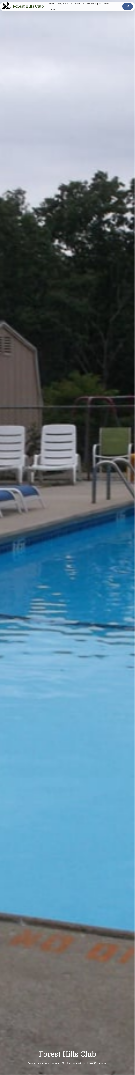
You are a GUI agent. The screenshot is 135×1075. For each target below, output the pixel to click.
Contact (52, 9)
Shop (106, 3)
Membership (93, 3)
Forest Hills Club (28, 6)
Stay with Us (64, 3)
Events (78, 3)
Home (51, 3)
